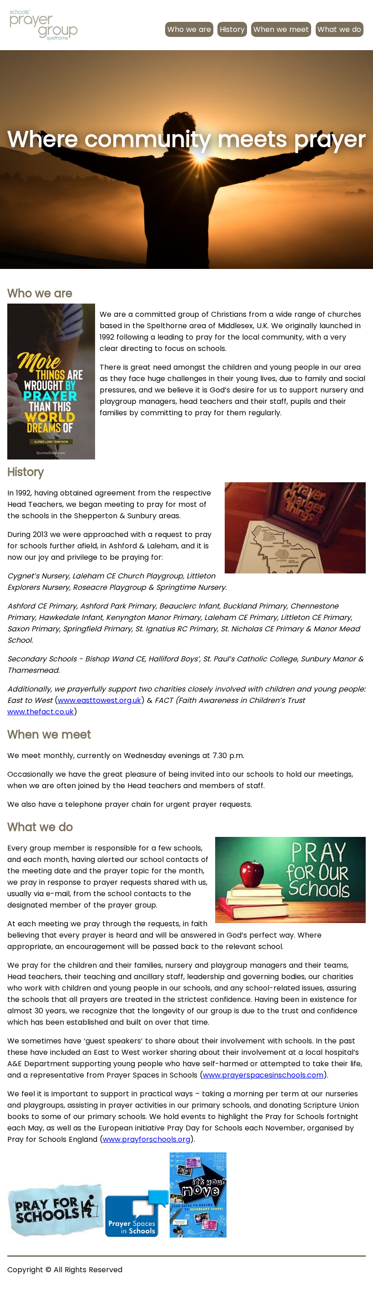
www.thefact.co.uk (40, 712)
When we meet (281, 29)
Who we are (189, 29)
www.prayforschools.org (146, 1139)
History (232, 29)
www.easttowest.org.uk (99, 700)
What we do (339, 29)
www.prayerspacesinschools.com (263, 1075)
